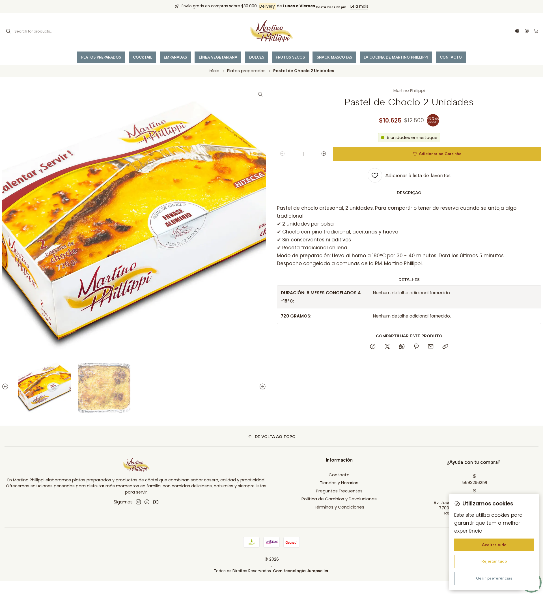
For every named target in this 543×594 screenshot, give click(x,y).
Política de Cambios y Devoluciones (339, 499)
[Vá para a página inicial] (271, 31)
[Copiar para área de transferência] (445, 347)
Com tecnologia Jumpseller (301, 571)
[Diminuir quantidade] (282, 154)
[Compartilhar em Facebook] (373, 347)
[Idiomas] (517, 31)
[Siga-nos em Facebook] (147, 502)
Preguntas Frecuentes (339, 491)
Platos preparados (246, 71)
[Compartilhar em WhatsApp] (402, 347)
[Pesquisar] (8, 31)
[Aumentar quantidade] (324, 154)
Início (214, 71)
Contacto (339, 475)
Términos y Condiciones (339, 507)
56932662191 (474, 482)
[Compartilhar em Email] (431, 347)
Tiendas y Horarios (339, 483)
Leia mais (359, 6)
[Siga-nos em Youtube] (156, 502)
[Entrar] (527, 31)
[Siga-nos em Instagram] (138, 502)
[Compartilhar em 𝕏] (387, 347)
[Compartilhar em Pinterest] (416, 347)
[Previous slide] (6, 386)
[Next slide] (262, 386)
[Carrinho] (535, 31)
